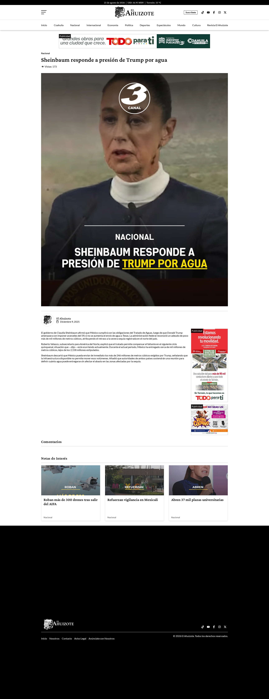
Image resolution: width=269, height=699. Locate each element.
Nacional (75, 25)
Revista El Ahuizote (217, 25)
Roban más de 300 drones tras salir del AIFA (71, 502)
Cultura (196, 25)
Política (129, 25)
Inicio (44, 25)
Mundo (181, 25)
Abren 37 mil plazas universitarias (197, 500)
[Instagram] (219, 12)
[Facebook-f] (214, 12)
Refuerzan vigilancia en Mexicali (132, 500)
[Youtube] (208, 12)
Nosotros (54, 638)
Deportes (145, 25)
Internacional (94, 25)
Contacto (67, 638)
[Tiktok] (202, 12)
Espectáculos (164, 25)
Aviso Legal (80, 638)
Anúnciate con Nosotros (102, 638)
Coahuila (59, 25)
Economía (113, 25)
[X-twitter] (225, 12)
